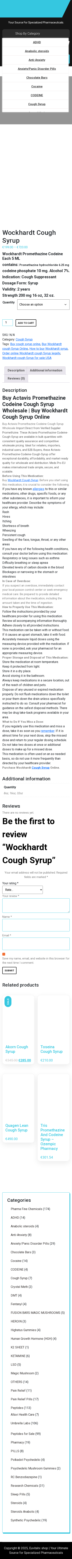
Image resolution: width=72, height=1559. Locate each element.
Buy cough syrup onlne (25, 344)
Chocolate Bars (36, 77)
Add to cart (26, 322)
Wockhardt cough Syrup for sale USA (26, 358)
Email (6, 935)
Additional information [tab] (46, 370)
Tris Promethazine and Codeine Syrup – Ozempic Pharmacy (53, 1137)
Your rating (10, 883)
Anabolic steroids (37, 51)
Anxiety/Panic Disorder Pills (37, 69)
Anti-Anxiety (37, 60)
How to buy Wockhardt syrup (48, 349)
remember (47, 731)
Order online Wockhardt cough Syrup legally (31, 353)
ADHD (37, 42)
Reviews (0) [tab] (16, 378)
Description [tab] (16, 370)
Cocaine (37, 86)
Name (7, 917)
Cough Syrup (37, 104)
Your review (10, 896)
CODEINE (37, 95)
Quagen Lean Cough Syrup (16, 1127)
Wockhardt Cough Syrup (23, 480)
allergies (38, 489)
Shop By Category (27, 33)
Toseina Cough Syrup (52, 1049)
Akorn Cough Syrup (16, 1049)
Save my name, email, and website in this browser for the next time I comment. (36, 961)
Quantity (8, 302)
